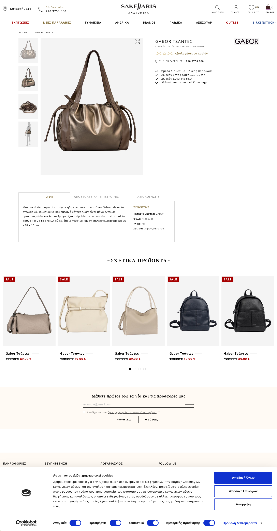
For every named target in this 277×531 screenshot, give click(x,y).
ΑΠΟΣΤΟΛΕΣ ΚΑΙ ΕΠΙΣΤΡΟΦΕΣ (96, 197)
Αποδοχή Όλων (243, 477)
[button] (130, 369)
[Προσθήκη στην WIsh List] (51, 279)
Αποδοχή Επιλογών (243, 491)
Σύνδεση (236, 12)
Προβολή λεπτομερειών (240, 523)
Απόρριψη (243, 504)
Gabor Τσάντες (17, 353)
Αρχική (22, 32)
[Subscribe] (196, 406)
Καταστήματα (20, 9)
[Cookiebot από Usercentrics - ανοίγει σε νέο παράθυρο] (26, 523)
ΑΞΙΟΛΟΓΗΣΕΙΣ (148, 197)
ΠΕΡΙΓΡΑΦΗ (44, 197)
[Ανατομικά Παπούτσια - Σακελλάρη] (138, 8)
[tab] (44, 196)
